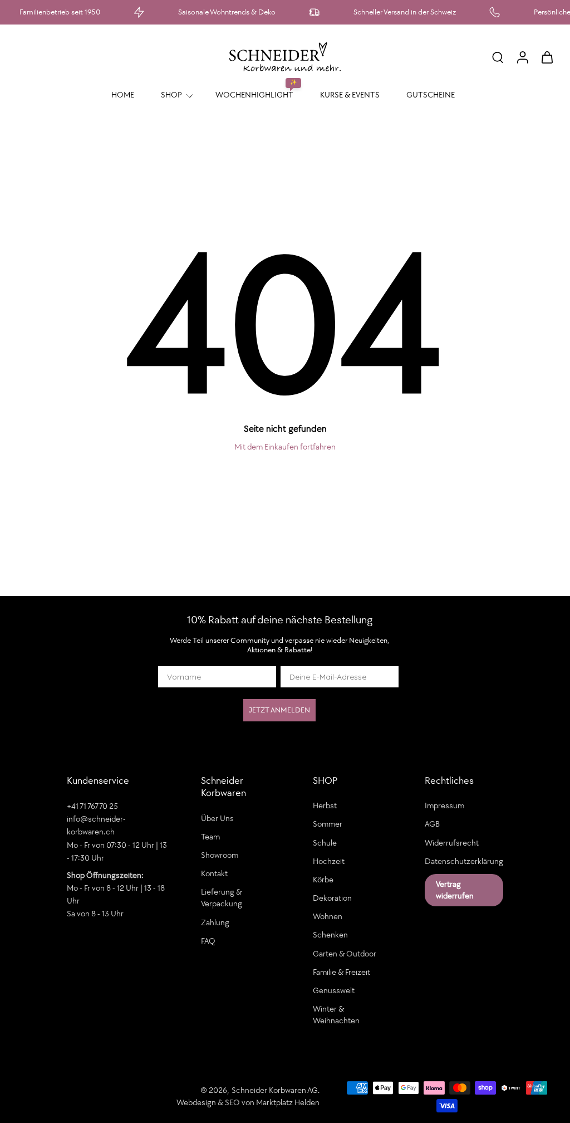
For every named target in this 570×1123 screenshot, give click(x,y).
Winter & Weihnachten (336, 1015)
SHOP (171, 95)
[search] (497, 57)
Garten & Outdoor (344, 953)
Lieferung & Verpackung (221, 898)
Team (210, 836)
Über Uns (217, 818)
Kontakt (214, 873)
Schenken (330, 935)
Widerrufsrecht (452, 842)
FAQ (208, 940)
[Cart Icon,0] (546, 57)
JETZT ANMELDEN (279, 710)
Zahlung (215, 922)
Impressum (444, 805)
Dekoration (332, 898)
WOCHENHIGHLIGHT (254, 95)
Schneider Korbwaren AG (275, 1090)
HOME (122, 95)
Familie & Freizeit (341, 971)
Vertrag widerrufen (455, 889)
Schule (325, 842)
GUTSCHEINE (430, 95)
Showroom (219, 854)
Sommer (327, 824)
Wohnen (327, 916)
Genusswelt (334, 990)
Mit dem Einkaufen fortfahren (285, 447)
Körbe (323, 879)
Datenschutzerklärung (464, 861)
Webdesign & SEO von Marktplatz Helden (248, 1102)
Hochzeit (329, 861)
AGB (432, 824)
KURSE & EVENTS (350, 95)
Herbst (325, 805)
